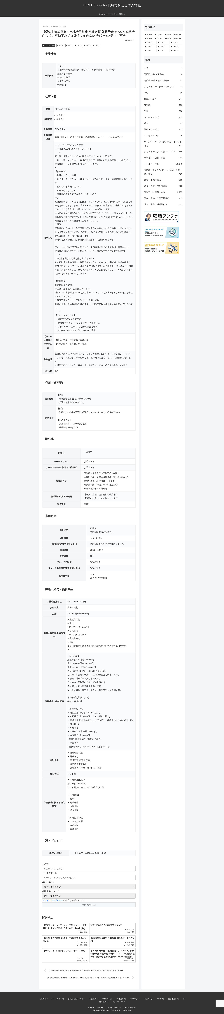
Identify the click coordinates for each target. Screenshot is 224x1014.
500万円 (61, 45)
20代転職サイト (94, 999)
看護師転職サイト (173, 999)
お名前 (45, 864)
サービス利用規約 (130, 1008)
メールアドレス (50, 873)
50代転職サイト (135, 999)
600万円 (70, 45)
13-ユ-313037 (115, 1011)
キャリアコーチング (118, 1002)
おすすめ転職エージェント (76, 999)
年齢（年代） (48, 882)
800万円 (88, 45)
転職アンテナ (44, 999)
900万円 (97, 45)
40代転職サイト (121, 999)
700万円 (79, 45)
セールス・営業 (50, 45)
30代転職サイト (107, 999)
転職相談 (100, 1008)
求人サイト (160, 999)
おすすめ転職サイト (58, 999)
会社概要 (91, 1008)
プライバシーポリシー (52, 900)
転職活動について (50, 891)
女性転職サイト (149, 999)
